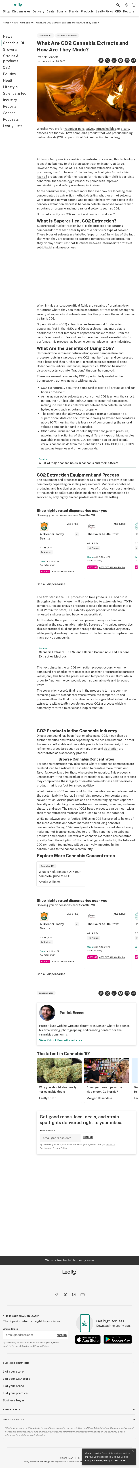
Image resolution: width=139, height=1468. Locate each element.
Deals (50, 11)
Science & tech (15, 93)
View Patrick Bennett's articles (60, 1040)
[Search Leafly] (118, 5)
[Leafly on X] (65, 1294)
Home (6, 22)
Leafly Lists (12, 126)
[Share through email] (127, 60)
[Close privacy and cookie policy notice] (133, 1451)
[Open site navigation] (5, 5)
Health (8, 80)
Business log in (13, 1400)
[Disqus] (86, 1205)
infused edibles (106, 128)
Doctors (128, 11)
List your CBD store (16, 1378)
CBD (118, 11)
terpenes (61, 448)
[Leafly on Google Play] (118, 1339)
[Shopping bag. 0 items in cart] (134, 5)
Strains (62, 11)
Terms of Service (20, 1346)
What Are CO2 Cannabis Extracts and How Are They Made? (67, 22)
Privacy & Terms (13, 1419)
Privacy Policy (103, 1460)
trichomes (104, 633)
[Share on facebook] (101, 60)
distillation (111, 748)
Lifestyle (10, 87)
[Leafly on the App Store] (88, 1339)
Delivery (38, 11)
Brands (74, 11)
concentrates (46, 993)
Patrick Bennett (47, 57)
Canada (9, 113)
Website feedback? (69, 1260)
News (15, 22)
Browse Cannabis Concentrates (86, 759)
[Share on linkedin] (114, 60)
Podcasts (11, 119)
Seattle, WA (87, 515)
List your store (13, 1371)
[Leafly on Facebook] (56, 1294)
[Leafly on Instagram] (74, 1294)
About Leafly (11, 1409)
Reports (9, 106)
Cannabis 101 (27, 22)
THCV (130, 444)
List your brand (13, 1386)
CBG (121, 444)
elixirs (125, 128)
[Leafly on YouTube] (82, 1294)
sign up (88, 1137)
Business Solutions (16, 1363)
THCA (106, 444)
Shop (6, 11)
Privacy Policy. (41, 1346)
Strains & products (11, 58)
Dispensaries (21, 11)
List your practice (15, 1393)
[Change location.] (127, 5)
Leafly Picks (104, 11)
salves (90, 128)
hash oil (42, 176)
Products (87, 11)
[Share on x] (107, 60)
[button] (133, 60)
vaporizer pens (74, 128)
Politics (9, 74)
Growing (10, 49)
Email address (47, 1130)
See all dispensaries (51, 584)
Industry (10, 100)
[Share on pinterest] (120, 60)
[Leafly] (16, 5)
